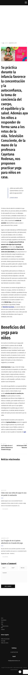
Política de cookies (4, 642)
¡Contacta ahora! (14, 197)
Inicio (2, 618)
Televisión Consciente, (8, 307)
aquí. (24, 432)
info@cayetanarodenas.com (14, 660)
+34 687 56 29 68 (14, 652)
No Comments (5, 509)
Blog (2, 627)
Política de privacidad (5, 638)
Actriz (2, 622)
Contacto (3, 629)
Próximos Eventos (5, 626)
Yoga (2, 624)
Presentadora (3, 620)
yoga (3, 43)
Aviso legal (3, 640)
